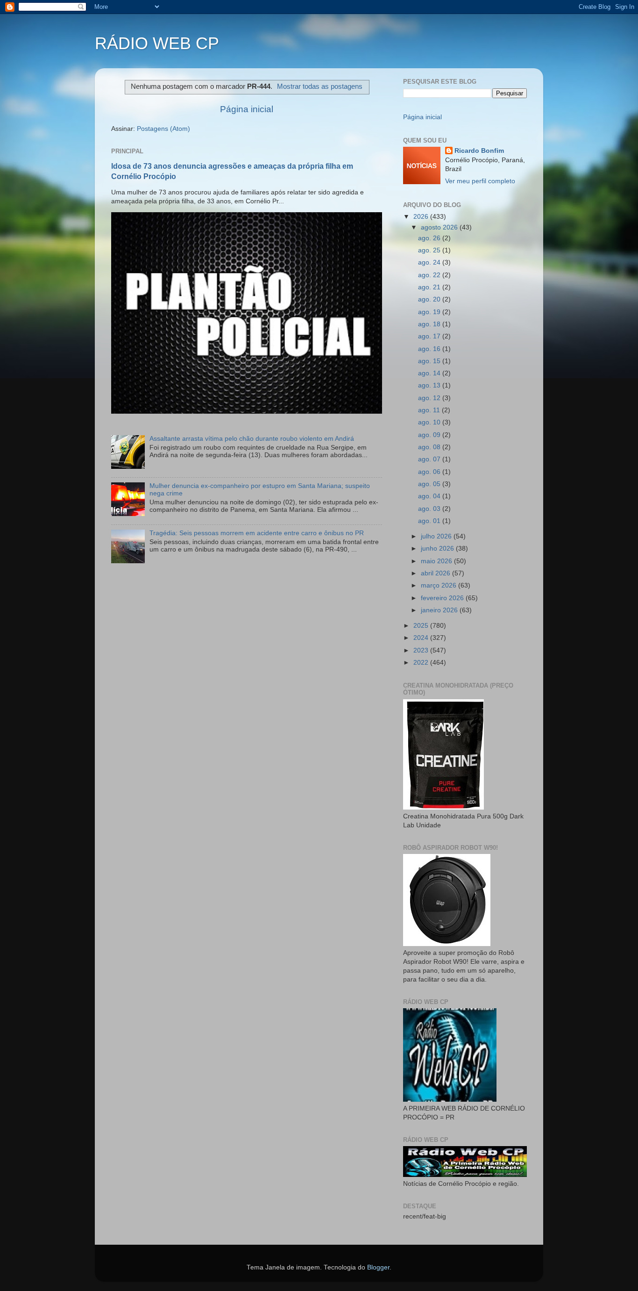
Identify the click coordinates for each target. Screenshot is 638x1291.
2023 (421, 650)
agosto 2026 (440, 227)
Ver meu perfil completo (480, 181)
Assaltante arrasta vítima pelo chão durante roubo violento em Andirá (251, 438)
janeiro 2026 (440, 610)
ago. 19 (430, 312)
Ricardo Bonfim (479, 150)
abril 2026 (436, 573)
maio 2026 (437, 561)
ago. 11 (430, 410)
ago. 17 (430, 336)
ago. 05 (430, 484)
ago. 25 (430, 250)
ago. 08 (430, 447)
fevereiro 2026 (443, 598)
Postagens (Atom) (163, 128)
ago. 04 (430, 496)
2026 (421, 216)
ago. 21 (430, 287)
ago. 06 (430, 471)
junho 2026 (438, 548)
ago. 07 (430, 459)
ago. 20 (430, 299)
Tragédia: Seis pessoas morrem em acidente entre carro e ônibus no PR (256, 533)
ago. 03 (430, 508)
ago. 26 (430, 238)
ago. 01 (430, 520)
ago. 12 (430, 398)
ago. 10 (430, 422)
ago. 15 (430, 361)
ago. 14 (430, 373)
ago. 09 (430, 434)
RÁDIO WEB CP (157, 43)
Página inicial (246, 109)
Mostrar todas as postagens (319, 86)
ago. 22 (430, 275)
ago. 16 (430, 348)
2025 (421, 625)
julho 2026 (437, 536)
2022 (421, 662)
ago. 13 (430, 385)
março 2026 (439, 585)
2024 (421, 637)
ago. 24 (430, 262)
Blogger (378, 1267)
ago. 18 (430, 324)
